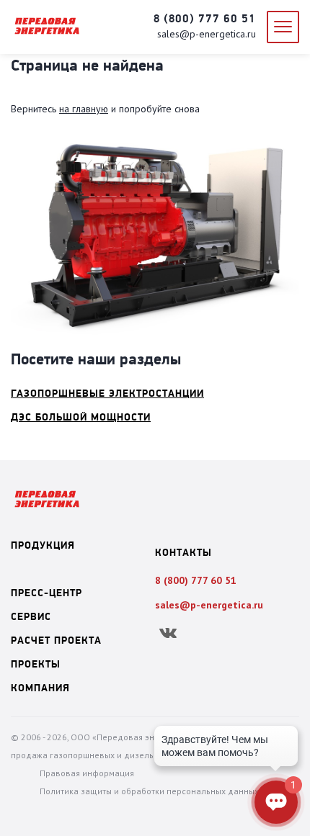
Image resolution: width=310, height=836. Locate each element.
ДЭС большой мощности (81, 418)
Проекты (36, 665)
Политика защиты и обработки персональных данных (149, 791)
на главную (83, 108)
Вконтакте (167, 633)
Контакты (183, 553)
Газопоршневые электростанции (107, 394)
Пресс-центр (46, 593)
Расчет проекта (56, 641)
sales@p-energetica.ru (206, 33)
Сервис (31, 617)
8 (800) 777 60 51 (205, 19)
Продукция (43, 546)
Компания (40, 688)
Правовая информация (87, 773)
